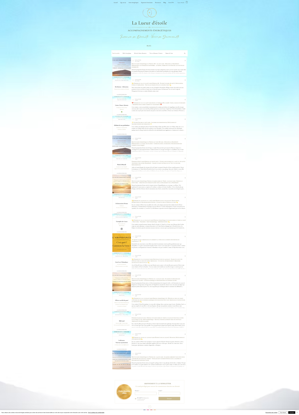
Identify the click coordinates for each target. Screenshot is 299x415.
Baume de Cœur (169, 53)
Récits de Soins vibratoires (140, 53)
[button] (187, 2)
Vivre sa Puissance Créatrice (156, 53)
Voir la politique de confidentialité (96, 412)
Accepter (292, 412)
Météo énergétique (127, 53)
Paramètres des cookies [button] (271, 412)
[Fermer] (297, 412)
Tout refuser (283, 412)
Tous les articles (116, 53)
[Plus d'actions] (186, 61)
